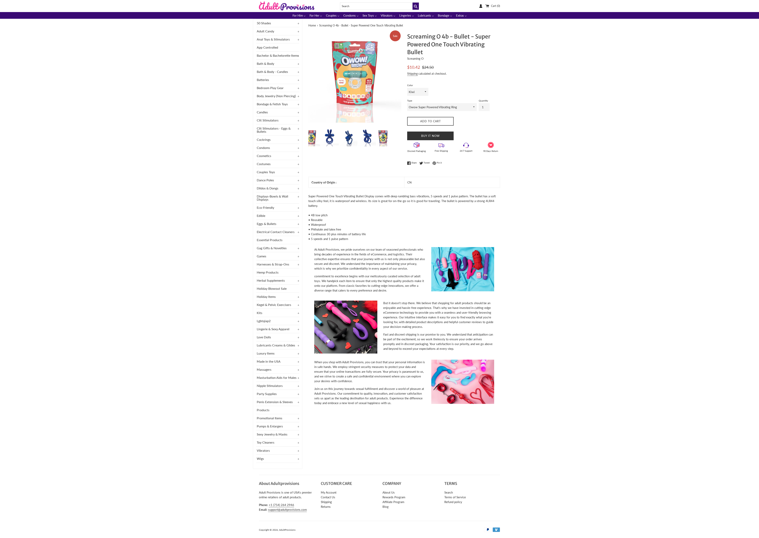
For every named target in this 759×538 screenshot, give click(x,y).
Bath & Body (265, 63)
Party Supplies (267, 394)
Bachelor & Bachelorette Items (278, 55)
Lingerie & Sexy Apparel (273, 329)
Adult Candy (265, 31)
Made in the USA (268, 361)
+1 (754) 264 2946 (281, 505)
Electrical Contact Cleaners (276, 232)
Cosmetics (264, 156)
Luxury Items (266, 353)
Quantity (483, 100)
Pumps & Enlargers (270, 426)
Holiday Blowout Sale (272, 288)
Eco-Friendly (265, 207)
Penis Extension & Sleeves (275, 402)
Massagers (264, 369)
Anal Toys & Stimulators (273, 39)
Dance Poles (265, 180)
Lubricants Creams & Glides (276, 345)
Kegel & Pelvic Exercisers (274, 305)
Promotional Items (269, 418)
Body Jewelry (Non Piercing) (276, 96)
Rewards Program (393, 497)
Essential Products (269, 240)
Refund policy (453, 502)
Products (263, 410)
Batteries (263, 80)
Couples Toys (266, 172)
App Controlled (267, 47)
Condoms (263, 148)
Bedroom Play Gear (270, 88)
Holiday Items (266, 296)
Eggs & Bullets (266, 224)
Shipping (412, 73)
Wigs (260, 458)
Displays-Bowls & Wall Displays (272, 197)
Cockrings (264, 139)
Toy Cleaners (265, 442)
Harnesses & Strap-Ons (273, 264)
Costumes (264, 164)
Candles (262, 112)
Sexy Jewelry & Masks (272, 434)
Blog (385, 506)
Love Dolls (264, 337)
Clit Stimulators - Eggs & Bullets (274, 129)
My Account (328, 492)
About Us (388, 492)
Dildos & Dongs (267, 188)
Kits (259, 313)
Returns (326, 506)
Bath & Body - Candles (272, 71)
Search (448, 492)
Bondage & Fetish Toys (272, 104)
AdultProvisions (287, 529)
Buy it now (430, 135)
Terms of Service (455, 497)
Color (410, 85)
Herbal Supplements (271, 280)
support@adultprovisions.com (287, 509)
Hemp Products (267, 272)
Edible (261, 215)
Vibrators (263, 450)
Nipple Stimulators (270, 386)
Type (409, 100)
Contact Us (328, 497)
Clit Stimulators (267, 120)
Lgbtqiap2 (264, 321)
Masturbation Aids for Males (276, 377)
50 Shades (264, 23)
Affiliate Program (393, 502)
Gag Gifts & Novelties (272, 248)
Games (261, 256)
